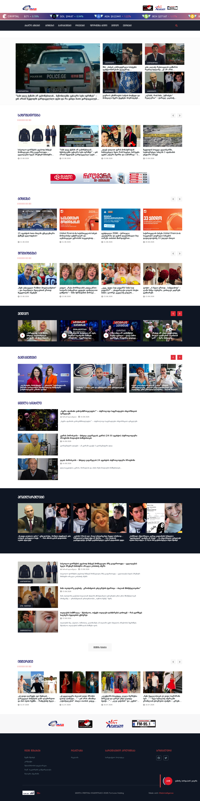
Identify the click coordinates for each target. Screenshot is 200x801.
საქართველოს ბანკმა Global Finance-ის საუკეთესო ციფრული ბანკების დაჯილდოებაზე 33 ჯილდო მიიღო (162, 235)
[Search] (174, 25)
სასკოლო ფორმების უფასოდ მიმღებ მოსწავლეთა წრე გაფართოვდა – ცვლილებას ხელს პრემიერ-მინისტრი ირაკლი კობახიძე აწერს (35, 152)
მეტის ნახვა (100, 647)
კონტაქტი (28, 762)
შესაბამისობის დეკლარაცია (35, 766)
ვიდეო (115, 25)
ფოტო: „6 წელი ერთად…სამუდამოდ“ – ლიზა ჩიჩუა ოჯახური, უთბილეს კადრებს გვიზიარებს (162, 290)
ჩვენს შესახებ (29, 757)
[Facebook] (158, 757)
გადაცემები (64, 25)
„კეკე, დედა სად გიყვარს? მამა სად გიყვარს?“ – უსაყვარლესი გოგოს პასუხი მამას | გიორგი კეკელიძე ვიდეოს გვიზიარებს (119, 290)
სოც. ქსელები (25, 606)
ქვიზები (127, 25)
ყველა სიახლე (30, 403)
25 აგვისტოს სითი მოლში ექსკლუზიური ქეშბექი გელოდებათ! (36, 234)
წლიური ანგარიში (31, 774)
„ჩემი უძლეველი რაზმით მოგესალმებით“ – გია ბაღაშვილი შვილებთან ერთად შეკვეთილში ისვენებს (37, 290)
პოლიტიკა (109, 91)
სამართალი (109, 63)
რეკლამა (74, 757)
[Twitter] (165, 757)
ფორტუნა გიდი (98, 25)
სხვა (21, 429)
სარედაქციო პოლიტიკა (114, 757)
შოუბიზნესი (27, 253)
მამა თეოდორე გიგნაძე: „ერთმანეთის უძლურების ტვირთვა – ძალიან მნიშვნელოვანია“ (100, 588)
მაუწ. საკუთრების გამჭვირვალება (37, 770)
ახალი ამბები (32, 25)
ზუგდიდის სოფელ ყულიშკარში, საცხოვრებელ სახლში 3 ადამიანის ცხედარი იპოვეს (159, 152)
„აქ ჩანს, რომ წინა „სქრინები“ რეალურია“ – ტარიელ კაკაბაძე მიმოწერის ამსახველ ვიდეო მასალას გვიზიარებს (162, 96)
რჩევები (80, 25)
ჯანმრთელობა (25, 630)
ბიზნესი (49, 25)
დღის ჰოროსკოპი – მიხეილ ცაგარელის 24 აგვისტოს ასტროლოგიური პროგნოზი (97, 460)
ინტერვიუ (25, 661)
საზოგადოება (23, 91)
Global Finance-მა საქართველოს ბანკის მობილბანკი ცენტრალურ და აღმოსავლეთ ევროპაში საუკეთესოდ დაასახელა (78, 235)
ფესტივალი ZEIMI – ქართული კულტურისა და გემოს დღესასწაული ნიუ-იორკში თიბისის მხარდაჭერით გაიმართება (120, 235)
